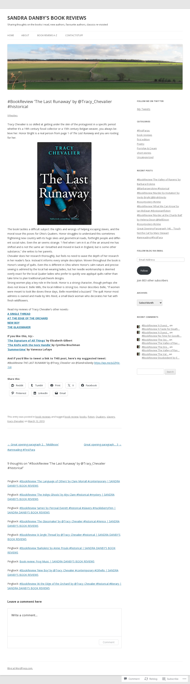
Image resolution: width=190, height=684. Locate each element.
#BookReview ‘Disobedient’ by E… (160, 357)
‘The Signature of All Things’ (26, 340)
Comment (108, 642)
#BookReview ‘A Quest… (155, 325)
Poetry (140, 144)
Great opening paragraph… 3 (103, 444)
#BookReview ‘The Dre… (155, 347)
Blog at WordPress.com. (20, 668)
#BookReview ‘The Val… (155, 354)
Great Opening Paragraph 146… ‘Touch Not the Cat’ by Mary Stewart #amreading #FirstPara (159, 233)
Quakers (101, 416)
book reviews (43, 416)
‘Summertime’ (16, 349)
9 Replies (12, 115)
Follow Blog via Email (150, 250)
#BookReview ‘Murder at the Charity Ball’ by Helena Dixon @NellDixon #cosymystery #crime (159, 219)
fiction (91, 416)
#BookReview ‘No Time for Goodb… (161, 335)
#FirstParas (143, 130)
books (83, 416)
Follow (144, 270)
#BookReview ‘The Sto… (155, 339)
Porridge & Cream (147, 148)
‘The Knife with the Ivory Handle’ (29, 345)
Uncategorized (145, 157)
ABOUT (25, 35)
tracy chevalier (15, 421)
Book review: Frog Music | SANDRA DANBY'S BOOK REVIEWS (56, 561)
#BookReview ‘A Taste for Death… (161, 329)
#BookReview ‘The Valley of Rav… (161, 343)
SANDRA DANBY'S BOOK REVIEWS (46, 17)
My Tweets (143, 109)
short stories (144, 152)
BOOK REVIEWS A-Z (47, 35)
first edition (143, 139)
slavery (111, 416)
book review (71, 416)
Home (10, 35)
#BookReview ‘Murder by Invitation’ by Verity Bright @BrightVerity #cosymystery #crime (158, 197)
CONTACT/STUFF (74, 35)
